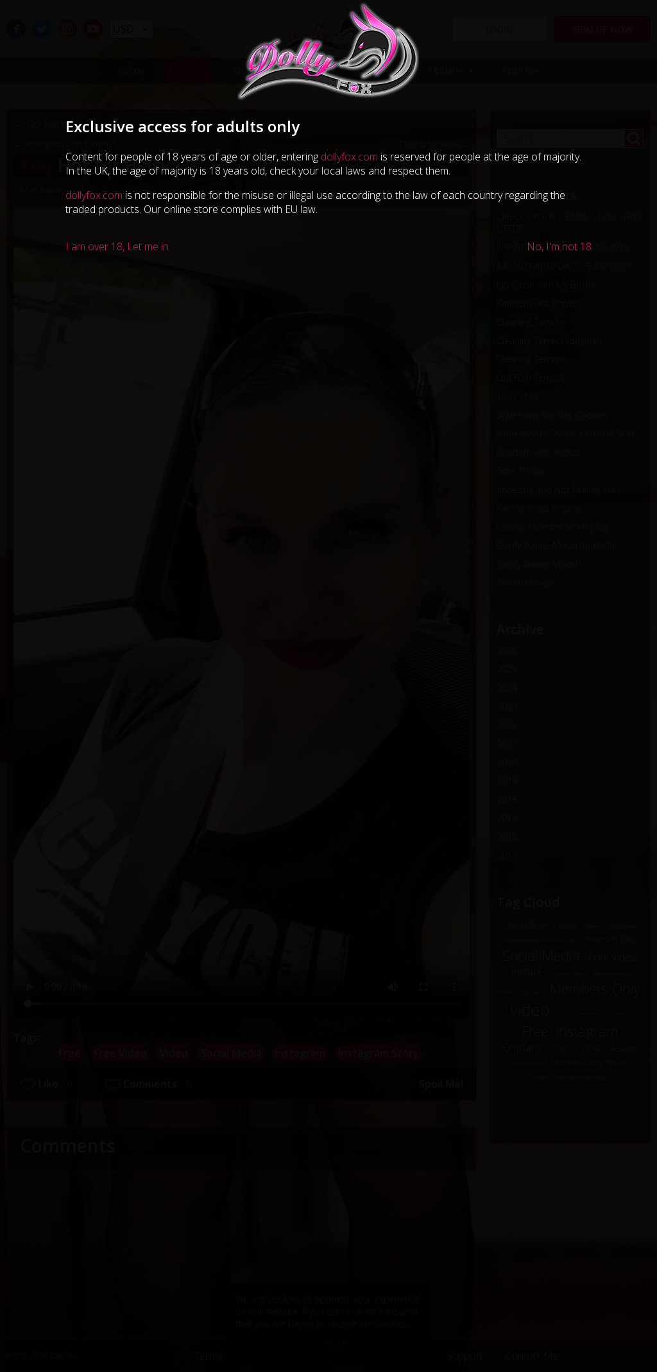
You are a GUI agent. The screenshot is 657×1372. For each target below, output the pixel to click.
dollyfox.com (349, 157)
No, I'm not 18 (559, 246)
